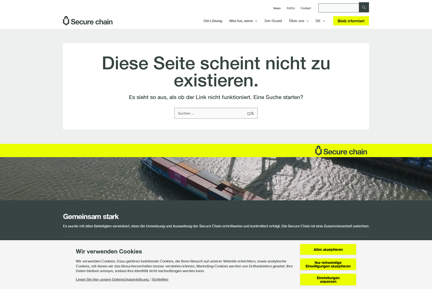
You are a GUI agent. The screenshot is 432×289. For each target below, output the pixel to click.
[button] (255, 20)
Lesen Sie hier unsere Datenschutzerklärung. (112, 279)
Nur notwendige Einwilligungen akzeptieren (328, 264)
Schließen (160, 279)
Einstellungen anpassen (328, 279)
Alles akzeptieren (328, 249)
